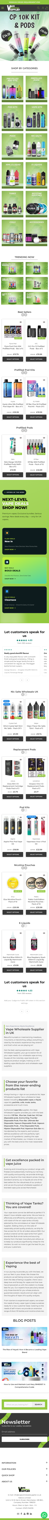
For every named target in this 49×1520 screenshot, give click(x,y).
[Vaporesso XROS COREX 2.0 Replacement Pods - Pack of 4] (12, 767)
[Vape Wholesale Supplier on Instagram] (27, 1514)
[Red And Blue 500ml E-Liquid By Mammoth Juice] (36, 941)
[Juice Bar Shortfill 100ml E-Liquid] (13, 941)
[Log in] (43, 8)
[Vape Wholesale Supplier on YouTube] (24, 1514)
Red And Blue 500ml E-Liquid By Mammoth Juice (36, 959)
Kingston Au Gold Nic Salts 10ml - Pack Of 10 (35, 727)
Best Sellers (24, 312)
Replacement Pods (24, 749)
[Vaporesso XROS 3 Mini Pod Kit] (12, 825)
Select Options (13, 359)
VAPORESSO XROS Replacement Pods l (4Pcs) (35, 786)
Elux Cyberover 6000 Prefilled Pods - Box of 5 (13, 463)
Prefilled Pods (24, 427)
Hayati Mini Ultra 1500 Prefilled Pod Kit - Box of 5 (12, 406)
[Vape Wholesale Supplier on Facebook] (21, 1514)
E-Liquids (24, 923)
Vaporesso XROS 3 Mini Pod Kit (12, 842)
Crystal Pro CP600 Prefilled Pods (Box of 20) (36, 464)
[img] (22, 640)
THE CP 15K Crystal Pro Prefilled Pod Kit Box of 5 (13, 348)
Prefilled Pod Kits (24, 370)
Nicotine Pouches (24, 865)
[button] (2, 36)
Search (38, 1404)
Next (25, 315)
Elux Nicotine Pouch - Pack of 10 (36, 900)
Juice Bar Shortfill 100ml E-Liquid (12, 958)
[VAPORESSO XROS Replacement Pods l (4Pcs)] (35, 767)
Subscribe (24, 1439)
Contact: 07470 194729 (24, 1508)
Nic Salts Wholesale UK (24, 691)
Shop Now (9, 549)
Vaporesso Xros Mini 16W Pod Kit (35, 842)
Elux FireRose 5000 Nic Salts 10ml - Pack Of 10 (12, 727)
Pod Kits (25, 807)
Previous (22, 315)
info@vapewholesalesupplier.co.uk (27, 1495)
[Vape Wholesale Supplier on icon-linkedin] (30, 1514)
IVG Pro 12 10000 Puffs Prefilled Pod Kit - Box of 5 (36, 348)
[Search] (38, 8)
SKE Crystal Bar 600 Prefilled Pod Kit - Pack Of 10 (36, 406)
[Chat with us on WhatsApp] (44, 1515)
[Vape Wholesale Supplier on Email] (18, 1514)
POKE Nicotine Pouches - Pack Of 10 (13, 900)
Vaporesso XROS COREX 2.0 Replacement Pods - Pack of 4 (12, 787)
